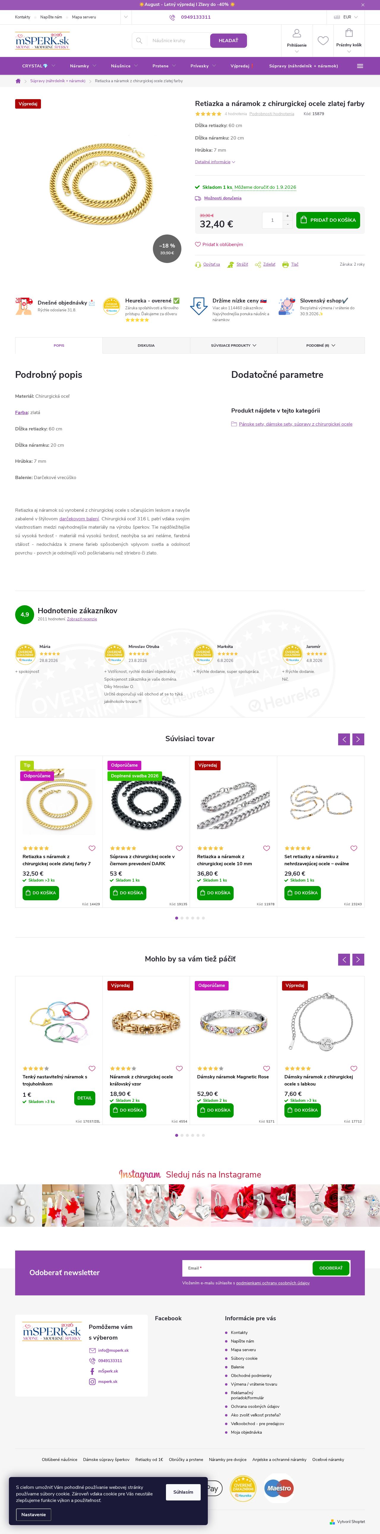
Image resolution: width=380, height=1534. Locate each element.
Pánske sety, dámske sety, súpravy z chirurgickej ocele (295, 424)
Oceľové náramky (328, 1459)
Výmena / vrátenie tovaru (254, 1384)
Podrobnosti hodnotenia (271, 114)
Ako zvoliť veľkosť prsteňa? (256, 1415)
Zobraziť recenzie (82, 619)
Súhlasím (183, 1492)
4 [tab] (192, 918)
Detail (84, 1098)
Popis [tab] (59, 345)
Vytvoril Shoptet (351, 1522)
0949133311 (110, 1361)
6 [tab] (203, 918)
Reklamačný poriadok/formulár (247, 1395)
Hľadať (228, 40)
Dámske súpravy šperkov (106, 1459)
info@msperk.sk (113, 1350)
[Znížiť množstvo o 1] (287, 224)
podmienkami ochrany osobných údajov (273, 1283)
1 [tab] (176, 918)
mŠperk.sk (108, 1371)
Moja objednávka (246, 1432)
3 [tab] (187, 918)
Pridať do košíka (333, 220)
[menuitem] (39, 66)
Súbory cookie (244, 1358)
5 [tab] (198, 918)
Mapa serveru (84, 17)
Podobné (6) (317, 345)
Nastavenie (33, 1514)
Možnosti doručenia (223, 198)
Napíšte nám (51, 17)
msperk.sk (108, 1381)
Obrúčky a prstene (186, 1459)
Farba (21, 412)
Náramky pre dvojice (227, 1459)
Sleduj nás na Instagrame (213, 1174)
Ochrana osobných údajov (255, 1406)
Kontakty (22, 17)
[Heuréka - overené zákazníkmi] (243, 1488)
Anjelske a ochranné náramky (279, 1459)
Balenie (237, 1367)
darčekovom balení (79, 519)
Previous (344, 739)
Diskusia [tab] (146, 345)
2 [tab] (181, 918)
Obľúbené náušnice (59, 1459)
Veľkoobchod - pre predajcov (257, 1424)
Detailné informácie (212, 162)
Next (358, 739)
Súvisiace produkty (230, 345)
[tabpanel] (59, 832)
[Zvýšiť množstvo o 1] (287, 216)
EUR (347, 17)
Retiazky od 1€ (149, 1459)
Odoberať (331, 1268)
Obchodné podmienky (251, 1375)
